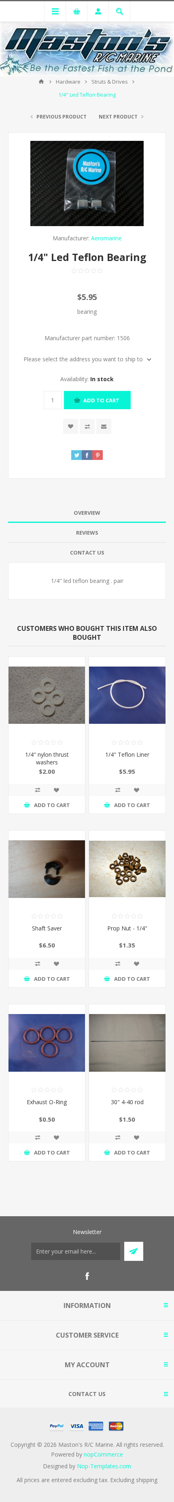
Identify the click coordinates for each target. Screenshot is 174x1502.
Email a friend (103, 426)
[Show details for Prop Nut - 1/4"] (127, 869)
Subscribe (133, 1251)
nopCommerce (103, 1454)
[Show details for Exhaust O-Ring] (46, 1042)
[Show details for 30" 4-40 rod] (127, 1042)
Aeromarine (106, 238)
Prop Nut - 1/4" (127, 928)
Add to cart (101, 400)
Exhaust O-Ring (47, 1102)
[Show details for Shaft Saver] (46, 869)
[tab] (87, 513)
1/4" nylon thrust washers (47, 758)
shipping (146, 1480)
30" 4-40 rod (127, 1102)
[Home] (41, 81)
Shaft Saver (47, 928)
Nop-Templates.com (104, 1466)
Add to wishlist (70, 426)
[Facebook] (87, 1276)
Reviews (87, 532)
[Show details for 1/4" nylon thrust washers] (46, 695)
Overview (87, 512)
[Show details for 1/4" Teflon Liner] (127, 695)
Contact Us (87, 552)
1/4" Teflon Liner (127, 754)
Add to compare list (87, 426)
